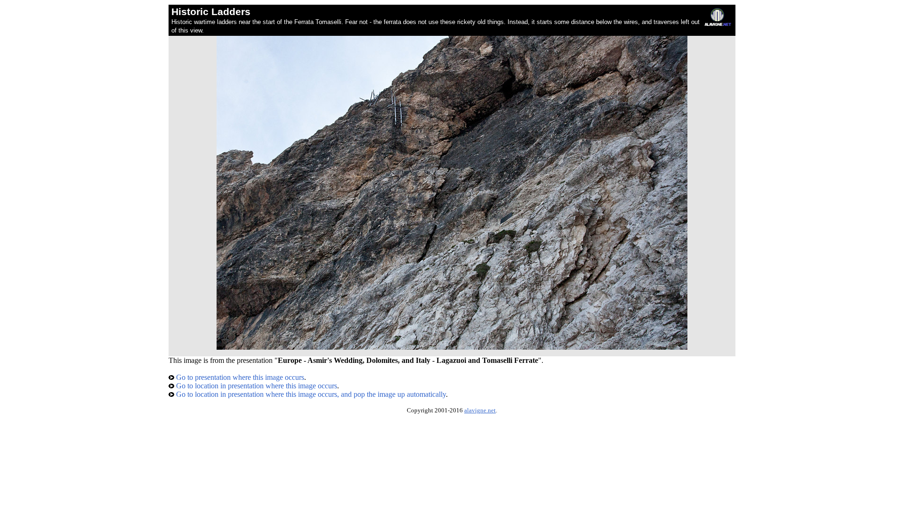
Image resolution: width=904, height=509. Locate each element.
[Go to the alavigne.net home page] (717, 24)
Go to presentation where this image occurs (239, 377)
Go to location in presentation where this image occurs (255, 386)
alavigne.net (480, 410)
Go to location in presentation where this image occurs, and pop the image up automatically (310, 394)
